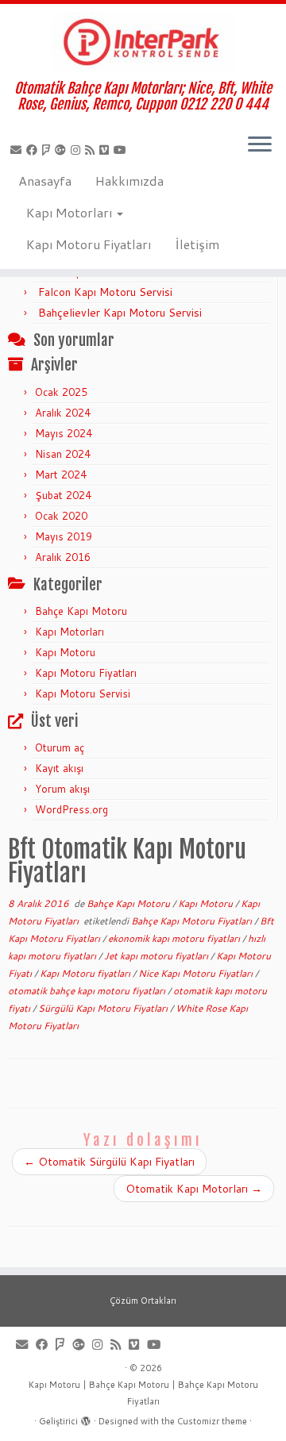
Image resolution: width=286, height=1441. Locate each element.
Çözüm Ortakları (143, 1300)
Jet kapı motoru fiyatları (157, 956)
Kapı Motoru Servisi (82, 693)
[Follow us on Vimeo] (106, 150)
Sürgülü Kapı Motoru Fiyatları (104, 1008)
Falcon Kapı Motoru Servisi (105, 292)
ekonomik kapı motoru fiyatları (175, 938)
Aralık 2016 (63, 557)
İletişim (197, 244)
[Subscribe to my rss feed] (92, 150)
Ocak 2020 (61, 516)
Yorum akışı (62, 789)
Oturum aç (59, 747)
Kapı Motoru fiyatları (86, 973)
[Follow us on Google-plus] (63, 150)
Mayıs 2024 (63, 433)
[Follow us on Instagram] (78, 150)
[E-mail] (18, 150)
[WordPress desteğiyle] (85, 1418)
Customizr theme (212, 1421)
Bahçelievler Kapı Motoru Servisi (120, 313)
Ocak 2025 (61, 392)
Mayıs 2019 (63, 536)
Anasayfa (45, 180)
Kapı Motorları (70, 212)
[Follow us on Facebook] (34, 150)
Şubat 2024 (63, 495)
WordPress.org (71, 809)
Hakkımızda (129, 180)
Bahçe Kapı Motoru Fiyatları (192, 921)
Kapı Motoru (65, 652)
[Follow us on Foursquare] (48, 150)
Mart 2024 (61, 474)
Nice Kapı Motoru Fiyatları (196, 973)
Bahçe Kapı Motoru (81, 611)
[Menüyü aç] (260, 145)
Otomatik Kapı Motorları (194, 1189)
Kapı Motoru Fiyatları (88, 244)
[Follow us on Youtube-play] (122, 150)
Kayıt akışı (59, 768)
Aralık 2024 (63, 412)
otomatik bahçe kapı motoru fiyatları (88, 990)
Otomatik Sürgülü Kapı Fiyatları (109, 1162)
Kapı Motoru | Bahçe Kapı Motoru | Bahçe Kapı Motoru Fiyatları (143, 1393)
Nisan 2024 (63, 454)
